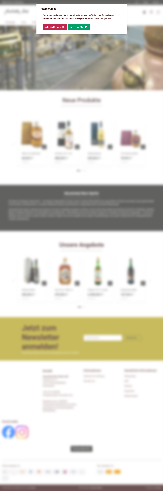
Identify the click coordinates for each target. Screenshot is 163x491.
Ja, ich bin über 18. (79, 27)
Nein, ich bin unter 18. (55, 27)
